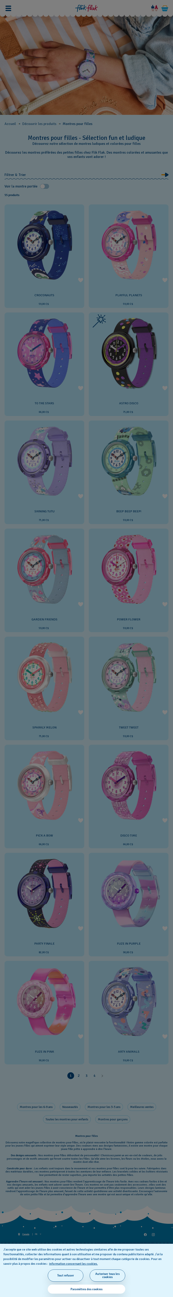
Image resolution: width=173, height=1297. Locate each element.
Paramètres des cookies (86, 1289)
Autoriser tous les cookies (107, 1275)
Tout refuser (65, 1275)
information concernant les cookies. (73, 1264)
